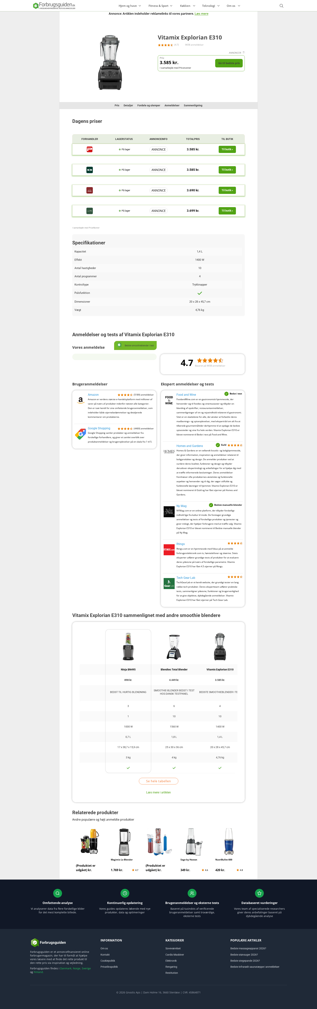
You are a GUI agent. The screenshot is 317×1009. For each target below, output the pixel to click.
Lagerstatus (124, 139)
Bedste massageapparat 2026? (248, 948)
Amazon (93, 394)
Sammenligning (193, 105)
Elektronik (171, 960)
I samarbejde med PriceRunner (85, 228)
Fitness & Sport (158, 6)
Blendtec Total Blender (174, 669)
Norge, (77, 968)
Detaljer (128, 105)
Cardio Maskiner (174, 954)
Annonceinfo (158, 139)
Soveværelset (173, 948)
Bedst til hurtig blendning (128, 692)
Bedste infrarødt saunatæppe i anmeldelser (254, 966)
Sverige (86, 968)
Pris (117, 105)
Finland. (39, 972)
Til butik (227, 139)
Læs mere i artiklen (158, 792)
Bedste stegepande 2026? (245, 960)
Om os (231, 6)
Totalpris (193, 139)
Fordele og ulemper (148, 105)
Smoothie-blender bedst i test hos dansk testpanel (174, 692)
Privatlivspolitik (109, 966)
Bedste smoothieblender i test (220, 692)
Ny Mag (181, 506)
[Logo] (54, 5)
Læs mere (201, 14)
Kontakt (105, 954)
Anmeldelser (172, 105)
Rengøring (171, 966)
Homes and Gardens (189, 446)
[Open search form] (281, 6)
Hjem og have (128, 6)
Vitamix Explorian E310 (220, 669)
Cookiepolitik (108, 960)
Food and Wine (186, 394)
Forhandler (89, 139)
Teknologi (208, 6)
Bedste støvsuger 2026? (244, 954)
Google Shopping (99, 428)
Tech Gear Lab (185, 578)
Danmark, (66, 968)
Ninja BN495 (128, 669)
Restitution (171, 972)
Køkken (185, 6)
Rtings (180, 544)
